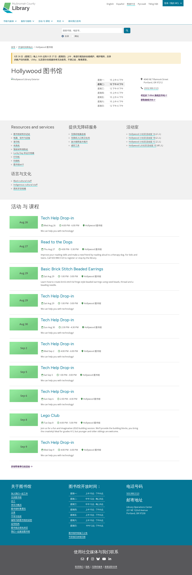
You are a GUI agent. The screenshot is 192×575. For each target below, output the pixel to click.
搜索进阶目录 (111, 566)
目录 (67, 36)
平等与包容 (16, 516)
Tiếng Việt (153, 3)
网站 (77, 36)
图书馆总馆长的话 (19, 527)
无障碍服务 (97, 566)
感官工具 (75, 145)
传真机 (16, 145)
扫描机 (16, 160)
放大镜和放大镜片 (79, 141)
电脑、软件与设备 (21, 137)
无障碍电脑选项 (78, 134)
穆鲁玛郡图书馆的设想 (21, 520)
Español (120, 3)
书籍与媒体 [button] (8, 21)
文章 (13, 512)
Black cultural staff (22, 180)
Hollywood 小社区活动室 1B (142, 137)
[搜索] (127, 30)
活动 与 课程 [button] (44, 21)
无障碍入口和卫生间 (80, 137)
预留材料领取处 (20, 149)
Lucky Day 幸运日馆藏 (23, 153)
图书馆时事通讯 (18, 508)
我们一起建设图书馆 (20, 531)
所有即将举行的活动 (20, 466)
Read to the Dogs (56, 241)
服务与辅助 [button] (26, 21)
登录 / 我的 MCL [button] (172, 3)
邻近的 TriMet (153, 95)
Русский (142, 3)
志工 (13, 501)
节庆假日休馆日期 (77, 536)
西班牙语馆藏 (19, 188)
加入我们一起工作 (19, 493)
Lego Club (50, 415)
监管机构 (15, 523)
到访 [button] (59, 21)
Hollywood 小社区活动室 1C (142, 141)
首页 (13, 47)
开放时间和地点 (25, 47)
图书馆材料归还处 (21, 134)
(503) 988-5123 (151, 88)
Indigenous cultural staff (25, 184)
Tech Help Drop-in (57, 217)
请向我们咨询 (74, 21)
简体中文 (131, 3)
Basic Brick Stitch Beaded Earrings (72, 268)
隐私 (88, 566)
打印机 (16, 156)
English (110, 3)
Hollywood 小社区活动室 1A (142, 134)
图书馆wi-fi (18, 164)
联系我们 (79, 566)
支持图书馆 (16, 497)
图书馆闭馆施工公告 (78, 533)
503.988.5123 (132, 493)
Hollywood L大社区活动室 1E (142, 145)
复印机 (16, 141)
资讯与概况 (16, 504)
